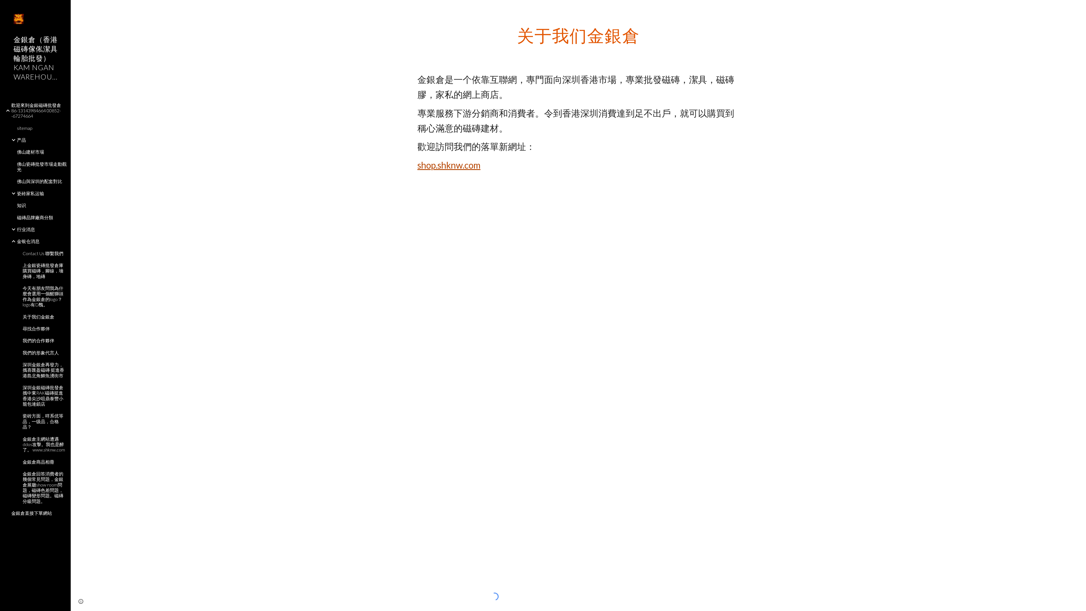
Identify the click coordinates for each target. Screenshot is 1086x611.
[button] (1079, 8)
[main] (578, 35)
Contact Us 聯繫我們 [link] (43, 253)
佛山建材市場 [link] (30, 151)
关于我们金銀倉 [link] (38, 316)
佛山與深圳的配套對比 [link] (39, 181)
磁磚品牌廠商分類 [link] (35, 217)
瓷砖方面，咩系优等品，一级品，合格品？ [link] (43, 421)
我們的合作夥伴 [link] (38, 340)
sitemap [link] (25, 128)
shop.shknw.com (448, 165)
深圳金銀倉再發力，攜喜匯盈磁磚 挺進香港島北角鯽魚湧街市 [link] (43, 370)
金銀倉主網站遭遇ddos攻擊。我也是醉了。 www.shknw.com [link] (44, 444)
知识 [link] (21, 205)
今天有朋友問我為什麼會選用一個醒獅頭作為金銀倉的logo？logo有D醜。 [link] (43, 296)
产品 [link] (21, 140)
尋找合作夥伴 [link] (36, 328)
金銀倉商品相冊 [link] (38, 461)
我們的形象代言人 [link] (41, 352)
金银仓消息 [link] (28, 241)
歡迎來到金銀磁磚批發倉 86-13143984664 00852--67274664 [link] (36, 110)
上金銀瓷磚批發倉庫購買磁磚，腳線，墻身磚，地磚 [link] (43, 271)
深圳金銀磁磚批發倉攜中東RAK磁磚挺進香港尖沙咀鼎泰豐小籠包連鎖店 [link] (43, 395)
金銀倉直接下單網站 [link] (31, 513)
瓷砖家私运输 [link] (30, 193)
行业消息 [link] (26, 229)
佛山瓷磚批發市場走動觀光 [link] (42, 166)
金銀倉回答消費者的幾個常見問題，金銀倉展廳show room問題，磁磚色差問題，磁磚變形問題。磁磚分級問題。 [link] (43, 487)
